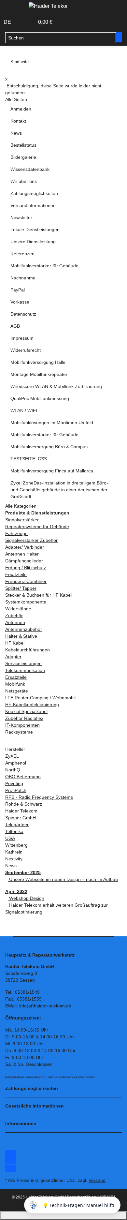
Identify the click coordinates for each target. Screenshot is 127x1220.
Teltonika (14, 831)
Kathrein (13, 852)
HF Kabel (14, 643)
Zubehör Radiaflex (24, 718)
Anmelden (20, 109)
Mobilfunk (15, 684)
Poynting (14, 783)
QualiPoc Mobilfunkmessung (39, 398)
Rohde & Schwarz (23, 804)
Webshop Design (26, 898)
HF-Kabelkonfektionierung (32, 704)
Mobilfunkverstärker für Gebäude (44, 265)
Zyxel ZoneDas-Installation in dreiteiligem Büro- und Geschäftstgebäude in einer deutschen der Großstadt (59, 489)
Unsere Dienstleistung (33, 241)
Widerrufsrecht (25, 350)
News (16, 133)
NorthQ (12, 769)
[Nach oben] (63, 1215)
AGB (15, 326)
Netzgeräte (16, 690)
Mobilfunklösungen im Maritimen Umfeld (51, 422)
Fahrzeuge (16, 533)
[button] (22, 22)
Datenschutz (23, 314)
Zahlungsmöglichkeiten (34, 193)
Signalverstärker (22, 519)
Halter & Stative (21, 636)
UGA (10, 838)
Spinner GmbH (20, 817)
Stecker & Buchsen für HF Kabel (38, 595)
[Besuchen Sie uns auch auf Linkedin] (10, 1168)
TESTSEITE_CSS (28, 458)
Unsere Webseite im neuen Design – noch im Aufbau (63, 879)
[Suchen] (119, 37)
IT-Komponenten (22, 725)
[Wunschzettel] (29, 22)
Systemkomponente (25, 601)
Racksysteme (19, 732)
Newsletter (21, 217)
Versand (97, 1180)
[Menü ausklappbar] (13, 7)
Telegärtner (17, 824)
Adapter (13, 656)
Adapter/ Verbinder (24, 547)
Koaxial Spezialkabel (26, 711)
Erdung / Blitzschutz (25, 567)
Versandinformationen (33, 205)
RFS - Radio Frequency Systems (39, 797)
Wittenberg (16, 845)
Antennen (15, 622)
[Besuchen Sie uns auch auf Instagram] (10, 1160)
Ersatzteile (16, 574)
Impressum (22, 338)
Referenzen (22, 253)
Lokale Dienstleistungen (35, 229)
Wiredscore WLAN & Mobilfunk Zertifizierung (56, 386)
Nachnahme (22, 277)
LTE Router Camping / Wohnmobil (40, 697)
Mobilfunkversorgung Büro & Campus (49, 446)
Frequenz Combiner (26, 581)
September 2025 (23, 872)
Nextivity (13, 858)
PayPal (17, 289)
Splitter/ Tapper (20, 588)
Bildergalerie (23, 157)
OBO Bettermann (23, 776)
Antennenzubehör (23, 629)
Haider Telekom (21, 810)
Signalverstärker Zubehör (31, 540)
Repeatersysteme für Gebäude (37, 526)
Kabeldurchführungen (27, 649)
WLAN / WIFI (23, 410)
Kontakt (18, 121)
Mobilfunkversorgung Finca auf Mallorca (51, 470)
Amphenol (15, 763)
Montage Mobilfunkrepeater (38, 374)
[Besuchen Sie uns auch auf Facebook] (10, 1153)
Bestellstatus (23, 145)
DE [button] (8, 22)
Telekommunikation (25, 670)
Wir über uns (23, 181)
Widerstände (18, 608)
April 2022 (16, 891)
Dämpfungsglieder (24, 560)
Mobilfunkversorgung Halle (37, 362)
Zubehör (14, 615)
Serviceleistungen (23, 663)
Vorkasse (19, 302)
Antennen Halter (22, 554)
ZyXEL (12, 756)
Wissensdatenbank (29, 169)
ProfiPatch (15, 790)
